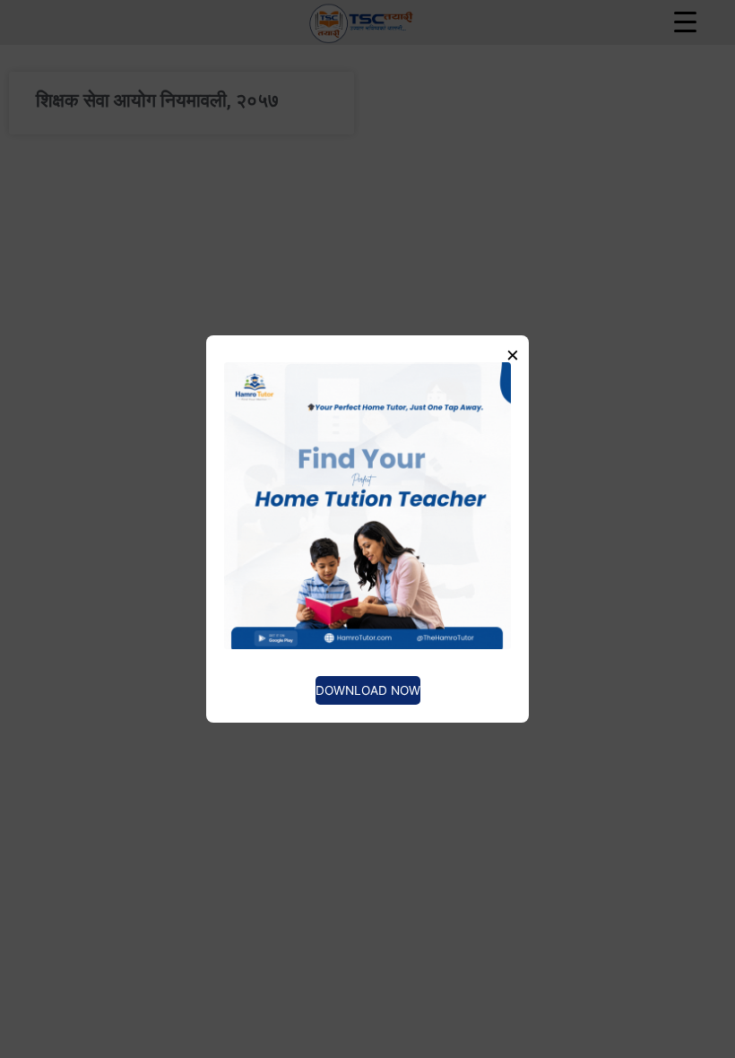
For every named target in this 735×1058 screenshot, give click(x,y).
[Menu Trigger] (684, 21)
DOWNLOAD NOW (368, 690)
